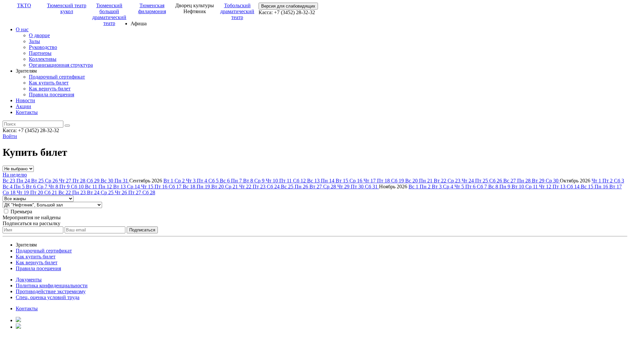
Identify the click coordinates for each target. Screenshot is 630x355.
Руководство (43, 47)
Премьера (21, 211)
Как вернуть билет (50, 88)
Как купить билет (49, 82)
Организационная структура (61, 65)
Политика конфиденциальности (52, 285)
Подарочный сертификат (57, 77)
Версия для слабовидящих (288, 6)
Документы (29, 279)
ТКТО (24, 5)
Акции (23, 106)
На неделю (15, 175)
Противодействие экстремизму (51, 291)
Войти (10, 136)
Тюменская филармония (152, 8)
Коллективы (42, 59)
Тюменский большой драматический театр (109, 14)
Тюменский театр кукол (66, 8)
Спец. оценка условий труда (47, 297)
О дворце (39, 35)
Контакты (27, 112)
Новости (25, 100)
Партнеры (40, 53)
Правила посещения (51, 94)
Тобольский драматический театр (237, 11)
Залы (34, 41)
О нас (22, 29)
